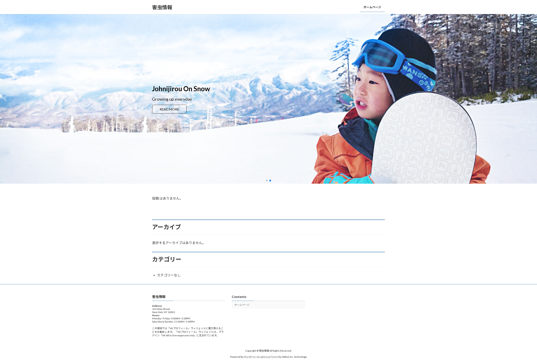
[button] (267, 180)
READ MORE (169, 112)
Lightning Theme (268, 356)
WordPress (250, 356)
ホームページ (241, 304)
